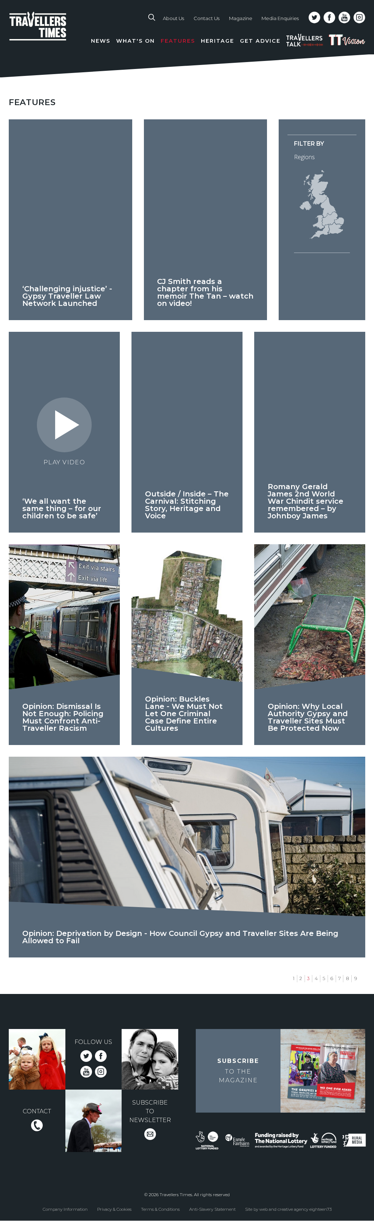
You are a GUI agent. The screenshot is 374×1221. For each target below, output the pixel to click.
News (100, 41)
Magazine (240, 18)
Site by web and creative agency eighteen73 (288, 1209)
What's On (135, 41)
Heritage (217, 41)
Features (178, 41)
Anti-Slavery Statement (212, 1209)
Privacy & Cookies (114, 1209)
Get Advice (260, 41)
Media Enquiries (280, 18)
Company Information (65, 1209)
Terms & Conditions (160, 1209)
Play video (64, 462)
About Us (173, 18)
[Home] (48, 33)
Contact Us (207, 18)
